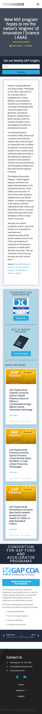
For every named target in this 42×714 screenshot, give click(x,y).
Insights (21, 696)
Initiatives (20, 690)
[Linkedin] (17, 677)
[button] (38, 4)
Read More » (13, 415)
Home (21, 684)
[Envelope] (25, 677)
